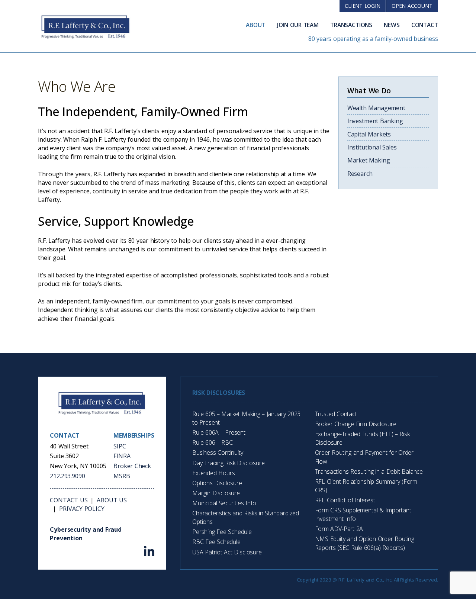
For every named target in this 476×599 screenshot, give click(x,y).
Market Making (368, 160)
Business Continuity (217, 452)
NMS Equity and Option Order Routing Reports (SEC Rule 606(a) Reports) (365, 543)
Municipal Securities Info (224, 503)
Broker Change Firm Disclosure (355, 424)
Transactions (351, 25)
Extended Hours (213, 473)
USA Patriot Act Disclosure (227, 552)
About (255, 25)
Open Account (412, 5)
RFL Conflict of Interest (345, 500)
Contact (424, 25)
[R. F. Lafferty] (102, 403)
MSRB (121, 476)
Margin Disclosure (216, 493)
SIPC (119, 446)
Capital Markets (369, 134)
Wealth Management (376, 108)
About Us (111, 500)
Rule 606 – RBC (212, 442)
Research (360, 174)
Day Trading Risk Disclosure (228, 463)
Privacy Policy (81, 509)
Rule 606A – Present (218, 432)
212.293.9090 (67, 476)
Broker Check (132, 466)
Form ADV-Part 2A (339, 529)
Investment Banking (375, 121)
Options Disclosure (217, 483)
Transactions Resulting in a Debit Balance (369, 471)
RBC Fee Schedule (216, 542)
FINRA (121, 456)
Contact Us (68, 500)
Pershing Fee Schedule (222, 532)
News (391, 25)
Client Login (362, 5)
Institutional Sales (372, 147)
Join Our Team (298, 25)
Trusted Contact (336, 414)
